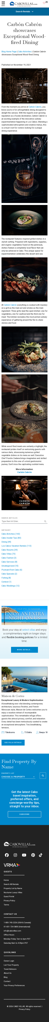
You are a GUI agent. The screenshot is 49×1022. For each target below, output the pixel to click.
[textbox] (18, 777)
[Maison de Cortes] (24, 679)
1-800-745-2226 (10, 922)
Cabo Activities (24, 51)
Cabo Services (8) (9, 562)
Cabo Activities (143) (11, 534)
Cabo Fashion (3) (9, 558)
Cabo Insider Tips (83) (11, 538)
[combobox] (18, 777)
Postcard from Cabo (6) (12, 570)
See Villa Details (13, 742)
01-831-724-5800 (11, 927)
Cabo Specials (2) (9, 574)
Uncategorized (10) (10, 566)
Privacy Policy (24, 1009)
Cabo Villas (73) (8, 554)
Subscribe (24, 814)
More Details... (24, 650)
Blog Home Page (9, 51)
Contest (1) (6, 582)
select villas (28, 629)
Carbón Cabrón (35, 107)
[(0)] (44, 3)
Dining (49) (6, 542)
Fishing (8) (6, 578)
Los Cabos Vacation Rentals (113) (16, 546)
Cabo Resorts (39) (10, 550)
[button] (5, 678)
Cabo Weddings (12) (10, 586)
